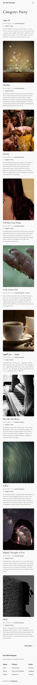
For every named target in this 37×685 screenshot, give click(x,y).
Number (6, 85)
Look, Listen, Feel (10, 289)
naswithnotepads (19, 23)
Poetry (11, 26)
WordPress (14, 681)
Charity (6, 154)
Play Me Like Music (11, 419)
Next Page (29, 645)
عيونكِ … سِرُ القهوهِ (11, 354)
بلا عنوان (6, 20)
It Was (5, 486)
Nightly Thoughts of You (14, 552)
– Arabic (6, 26)
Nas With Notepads (9, 3)
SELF (5, 619)
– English (6, 91)
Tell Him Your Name (12, 223)
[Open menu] (33, 3)
